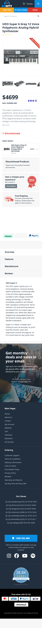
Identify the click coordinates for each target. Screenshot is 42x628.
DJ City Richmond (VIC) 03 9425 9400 (21, 505)
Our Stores (21, 496)
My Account (9, 424)
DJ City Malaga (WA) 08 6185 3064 (21, 523)
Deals (35, 10)
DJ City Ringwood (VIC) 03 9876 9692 (21, 508)
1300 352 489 (22, 538)
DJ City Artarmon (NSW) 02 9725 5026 (21, 512)
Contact (8, 421)
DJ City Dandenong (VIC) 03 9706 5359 (21, 501)
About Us (8, 417)
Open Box (7, 10)
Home (7, 414)
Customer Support (12, 455)
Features (9, 259)
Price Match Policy (12, 469)
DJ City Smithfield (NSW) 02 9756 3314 (21, 515)
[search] (17, 16)
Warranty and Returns (13, 480)
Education (9, 438)
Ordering (9, 450)
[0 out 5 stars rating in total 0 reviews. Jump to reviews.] (21, 34)
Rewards (8, 428)
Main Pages (10, 408)
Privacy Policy (22, 381)
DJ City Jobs (9, 442)
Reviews (9, 273)
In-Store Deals (21, 10)
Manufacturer (12, 266)
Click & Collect (10, 466)
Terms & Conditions (12, 459)
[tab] (21, 252)
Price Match (11, 186)
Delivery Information (13, 462)
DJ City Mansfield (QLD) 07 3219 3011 (21, 519)
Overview (9, 252)
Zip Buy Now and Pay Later (15, 483)
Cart (6, 431)
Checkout (8, 435)
